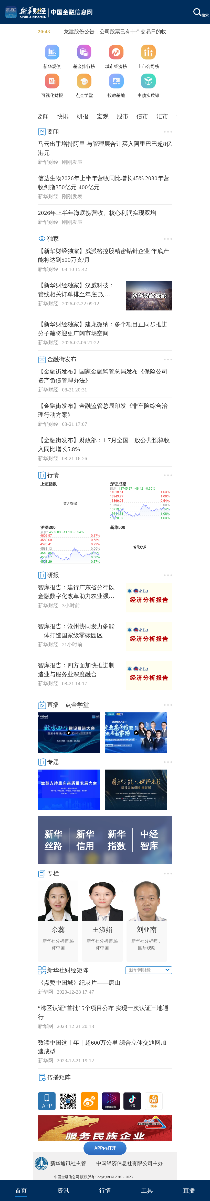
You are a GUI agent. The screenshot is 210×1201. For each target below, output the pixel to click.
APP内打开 (105, 1147)
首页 (21, 1190)
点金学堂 (77, 704)
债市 (142, 116)
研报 (83, 116)
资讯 (63, 1190)
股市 (123, 116)
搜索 (205, 15)
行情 (105, 1190)
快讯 (63, 116)
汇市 (162, 116)
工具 (147, 1190)
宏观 (103, 116)
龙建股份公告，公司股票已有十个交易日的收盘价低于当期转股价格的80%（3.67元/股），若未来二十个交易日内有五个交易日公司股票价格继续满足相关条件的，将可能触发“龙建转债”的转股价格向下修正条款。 (117, 32)
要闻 (43, 116)
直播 (189, 1190)
